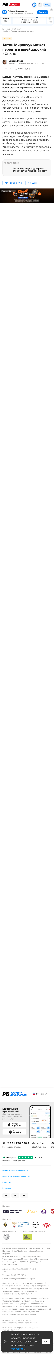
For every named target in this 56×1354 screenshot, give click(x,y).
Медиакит (6, 1188)
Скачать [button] (42, 12)
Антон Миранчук (13, 183)
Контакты (6, 1182)
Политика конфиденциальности (16, 1176)
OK (46, 1341)
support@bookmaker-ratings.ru (22, 1279)
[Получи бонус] (34, 5)
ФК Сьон (32, 183)
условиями (17, 1348)
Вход (47, 4)
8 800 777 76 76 (18, 1275)
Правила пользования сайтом (15, 1170)
